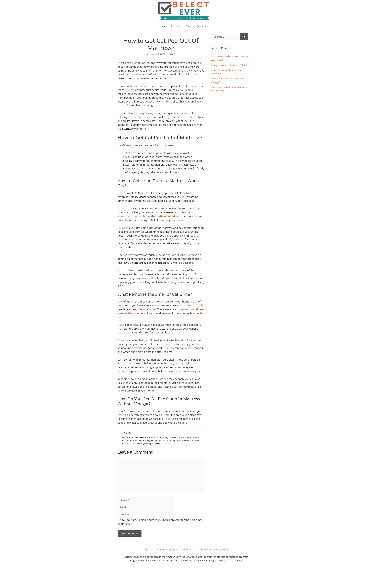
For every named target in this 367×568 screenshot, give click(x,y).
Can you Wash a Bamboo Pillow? (229, 65)
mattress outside (167, 216)
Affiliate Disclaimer (182, 549)
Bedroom (175, 26)
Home (162, 26)
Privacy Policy (220, 549)
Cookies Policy (203, 549)
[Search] (244, 36)
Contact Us (163, 549)
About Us (150, 549)
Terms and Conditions (197, 26)
